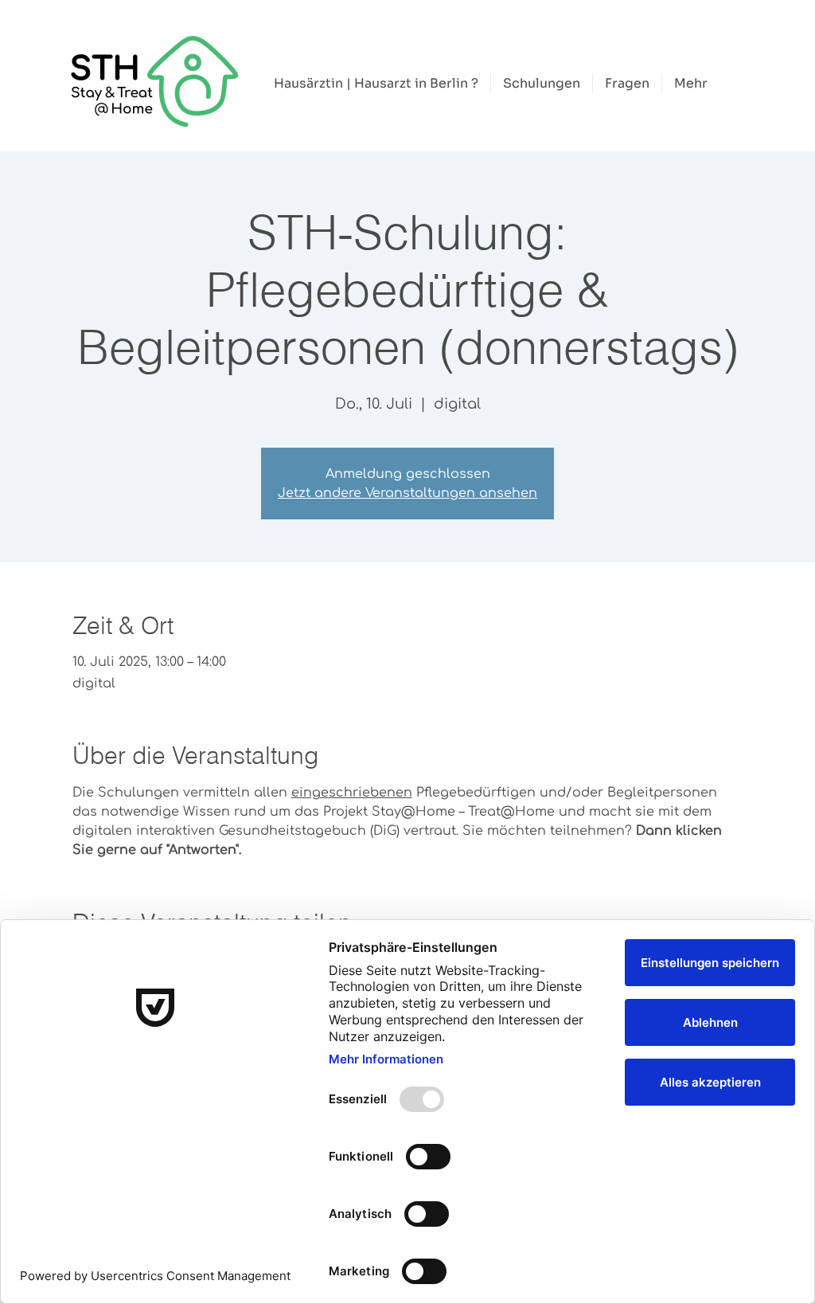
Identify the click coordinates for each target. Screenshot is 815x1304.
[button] (541, 83)
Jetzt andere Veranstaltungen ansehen (407, 493)
